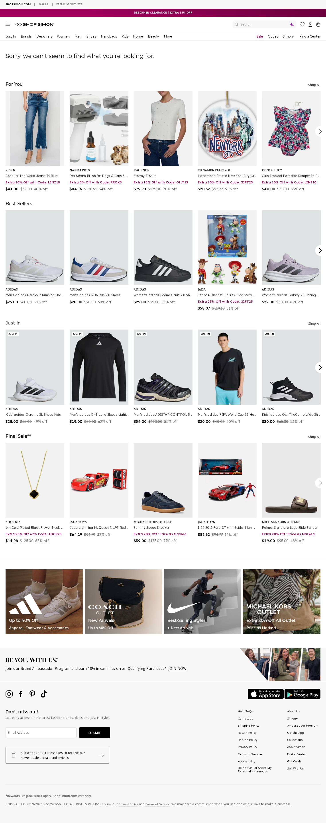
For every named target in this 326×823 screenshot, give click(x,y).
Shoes (91, 36)
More (168, 36)
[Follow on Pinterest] (33, 696)
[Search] (265, 24)
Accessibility (246, 761)
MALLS (43, 4)
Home (138, 36)
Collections (295, 740)
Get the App (295, 733)
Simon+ (289, 36)
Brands (26, 36)
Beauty (153, 36)
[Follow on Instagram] (10, 696)
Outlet (273, 36)
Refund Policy (247, 740)
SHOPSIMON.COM (18, 4)
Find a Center (310, 36)
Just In (11, 36)
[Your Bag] (318, 25)
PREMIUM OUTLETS (69, 4)
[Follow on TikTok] (43, 696)
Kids (125, 36)
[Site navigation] (8, 25)
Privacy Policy (247, 747)
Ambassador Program (302, 726)
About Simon (296, 747)
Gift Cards (294, 761)
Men (78, 36)
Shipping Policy (248, 726)
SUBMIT (94, 733)
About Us (293, 711)
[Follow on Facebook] (21, 696)
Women (63, 36)
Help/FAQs (245, 711)
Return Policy (247, 733)
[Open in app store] (266, 698)
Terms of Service (250, 754)
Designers (44, 36)
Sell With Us (295, 768)
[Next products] (320, 131)
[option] (35, 141)
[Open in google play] (302, 698)
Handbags (109, 36)
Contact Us (245, 718)
